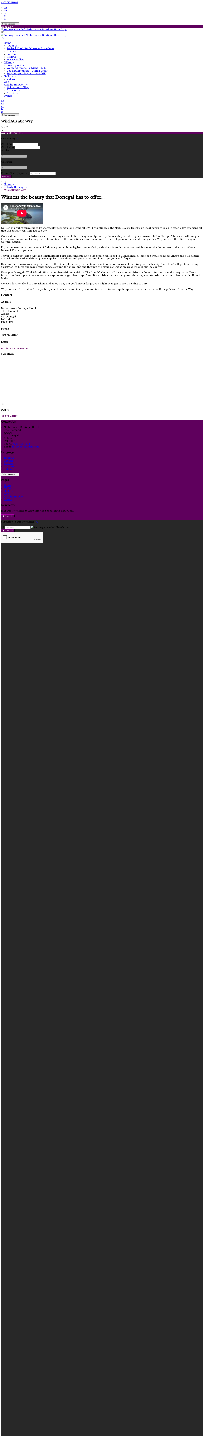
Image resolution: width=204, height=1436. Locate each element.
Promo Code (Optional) (15, 173)
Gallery (9, 76)
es (5, 13)
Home (8, 42)
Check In (6, 144)
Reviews (11, 56)
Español (8, 463)
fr (5, 15)
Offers (8, 62)
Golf (6, 81)
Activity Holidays (14, 84)
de (5, 7)
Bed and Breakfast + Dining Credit (27, 70)
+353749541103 (9, 2)
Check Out (7, 147)
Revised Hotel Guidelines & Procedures (30, 48)
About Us (12, 45)
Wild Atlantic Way (18, 87)
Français (9, 466)
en (5, 10)
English (8, 460)
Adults (5, 150)
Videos (11, 79)
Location (12, 54)
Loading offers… (16, 65)
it (5, 18)
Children (6, 161)
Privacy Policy (15, 59)
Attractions (13, 90)
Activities (12, 93)
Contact (11, 51)
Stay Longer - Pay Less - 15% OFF (26, 73)
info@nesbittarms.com (14, 348)
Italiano (8, 469)
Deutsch (9, 458)
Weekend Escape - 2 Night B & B (26, 68)
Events (8, 95)
